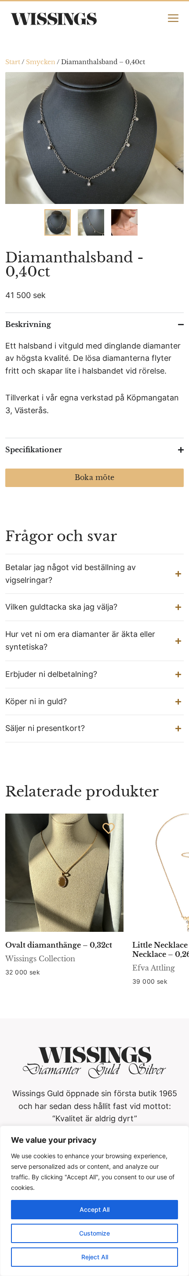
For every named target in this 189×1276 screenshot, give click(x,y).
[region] (94, 1201)
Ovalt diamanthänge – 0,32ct (58, 945)
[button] (94, 574)
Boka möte (94, 477)
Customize (94, 1233)
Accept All (94, 1209)
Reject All (94, 1257)
